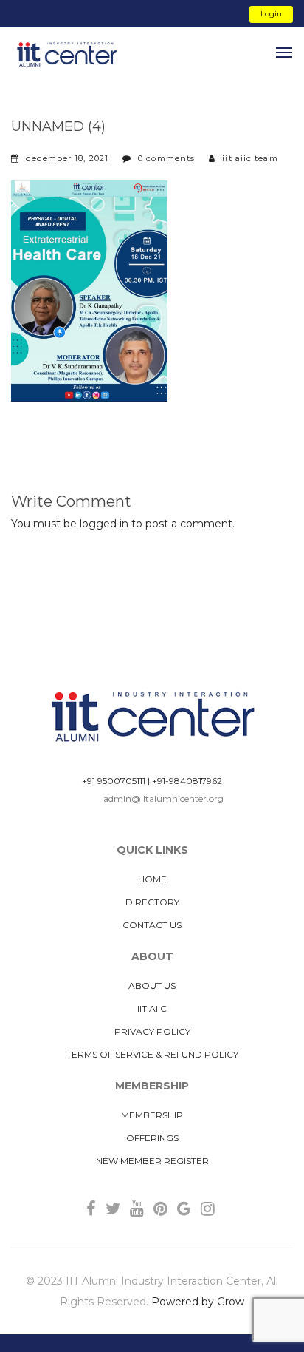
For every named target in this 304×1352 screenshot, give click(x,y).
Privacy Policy (152, 1031)
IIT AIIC (152, 1008)
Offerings (152, 1137)
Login (271, 13)
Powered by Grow (197, 1301)
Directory (152, 901)
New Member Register (152, 1160)
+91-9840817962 (187, 780)
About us (152, 985)
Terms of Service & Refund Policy (152, 1054)
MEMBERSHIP (152, 1115)
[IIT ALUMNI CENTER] (66, 55)
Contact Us (152, 924)
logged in (104, 523)
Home (152, 879)
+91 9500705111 (113, 780)
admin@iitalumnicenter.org (163, 798)
